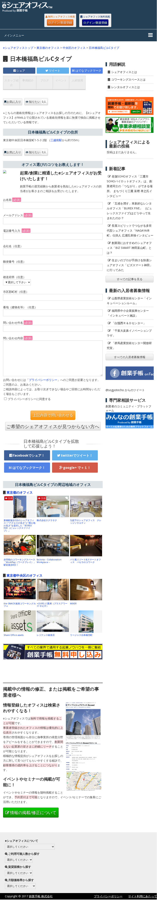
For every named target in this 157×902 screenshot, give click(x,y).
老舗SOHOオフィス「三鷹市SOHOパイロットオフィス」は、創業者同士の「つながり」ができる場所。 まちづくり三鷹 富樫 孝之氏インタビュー (130, 186)
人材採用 (77, 80)
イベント (61, 80)
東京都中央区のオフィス (24, 575)
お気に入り (14, 101)
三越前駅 (56, 140)
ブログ (44, 80)
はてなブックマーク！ (29, 467)
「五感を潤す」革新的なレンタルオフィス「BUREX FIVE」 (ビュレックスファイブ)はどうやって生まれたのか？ (129, 210)
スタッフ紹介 (11, 82)
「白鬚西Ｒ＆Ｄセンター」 (129, 323)
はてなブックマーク (88, 70)
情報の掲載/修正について (33, 812)
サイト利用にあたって (142, 896)
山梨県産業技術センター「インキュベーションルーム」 (129, 300)
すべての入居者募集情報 (129, 357)
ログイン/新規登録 (60, 22)
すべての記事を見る (130, 279)
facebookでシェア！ (29, 455)
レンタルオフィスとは (125, 87)
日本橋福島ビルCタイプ (104, 48)
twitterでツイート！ (77, 455)
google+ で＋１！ (77, 467)
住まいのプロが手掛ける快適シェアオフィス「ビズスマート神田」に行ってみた (130, 265)
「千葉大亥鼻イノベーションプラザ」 (129, 333)
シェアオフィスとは (124, 72)
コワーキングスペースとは (128, 79)
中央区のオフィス (74, 48)
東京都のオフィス (48, 48)
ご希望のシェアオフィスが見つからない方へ (52, 426)
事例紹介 (28, 80)
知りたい (37, 102)
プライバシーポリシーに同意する (29, 399)
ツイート (54, 70)
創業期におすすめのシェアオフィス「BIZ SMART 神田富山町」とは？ (129, 248)
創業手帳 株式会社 (41, 896)
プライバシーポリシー (43, 380)
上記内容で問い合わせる (53, 415)
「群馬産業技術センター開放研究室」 (129, 345)
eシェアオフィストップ (18, 48)
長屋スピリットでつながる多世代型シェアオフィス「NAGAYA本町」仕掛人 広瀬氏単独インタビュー (130, 230)
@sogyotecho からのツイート (125, 390)
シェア (21, 70)
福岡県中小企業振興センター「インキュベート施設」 (128, 313)
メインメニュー (14, 35)
